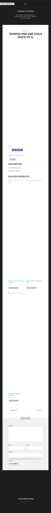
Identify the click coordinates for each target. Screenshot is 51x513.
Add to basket (17, 150)
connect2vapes (25, 11)
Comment (10, 425)
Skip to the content (7, 4)
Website (10, 452)
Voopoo (14, 155)
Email (28, 445)
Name (10, 445)
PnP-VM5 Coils (21, 155)
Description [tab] (12, 159)
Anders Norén (28, 502)
